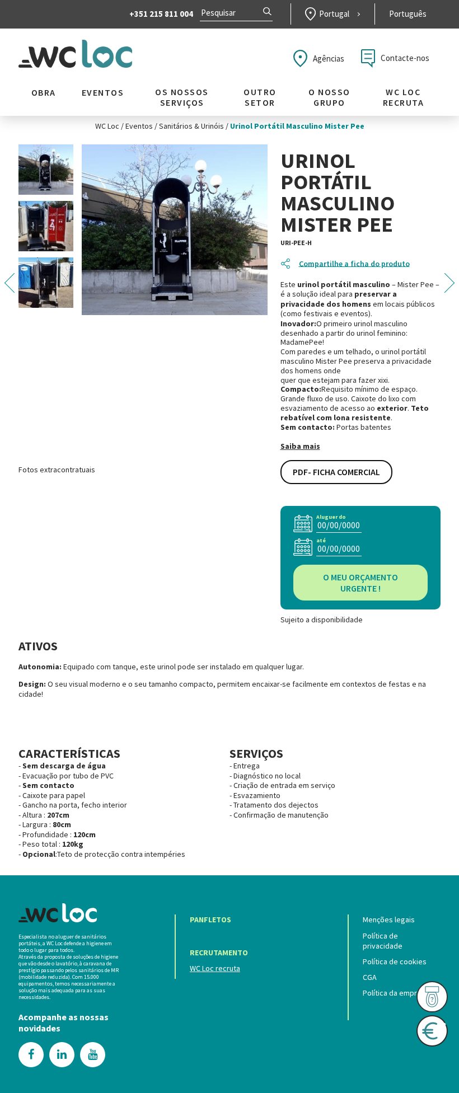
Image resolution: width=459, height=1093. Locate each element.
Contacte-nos (405, 58)
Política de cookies (395, 961)
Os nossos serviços (182, 97)
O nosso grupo (329, 97)
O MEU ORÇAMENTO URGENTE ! (360, 582)
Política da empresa (396, 993)
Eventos (103, 92)
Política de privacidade (382, 941)
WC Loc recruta (403, 97)
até (321, 540)
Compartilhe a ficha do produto (354, 264)
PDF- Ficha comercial (336, 471)
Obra (43, 92)
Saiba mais (300, 446)
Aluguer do (331, 517)
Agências (328, 58)
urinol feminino (381, 333)
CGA (370, 977)
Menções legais (389, 919)
